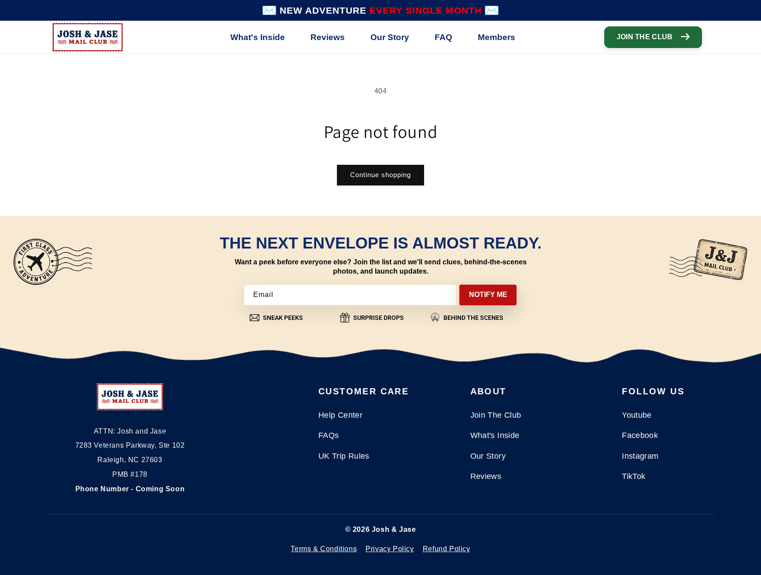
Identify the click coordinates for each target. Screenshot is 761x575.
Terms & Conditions (324, 549)
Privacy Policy (390, 549)
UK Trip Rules (343, 456)
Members (496, 37)
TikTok (633, 476)
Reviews (327, 37)
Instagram (640, 456)
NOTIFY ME (488, 294)
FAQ (443, 37)
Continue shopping (380, 174)
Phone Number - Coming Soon (130, 489)
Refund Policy (446, 549)
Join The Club (645, 37)
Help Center (340, 415)
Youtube (637, 415)
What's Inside (257, 37)
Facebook (640, 435)
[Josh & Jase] (130, 399)
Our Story (389, 37)
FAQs (328, 435)
